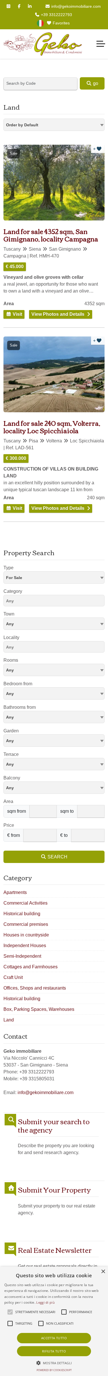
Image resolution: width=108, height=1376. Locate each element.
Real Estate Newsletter (55, 1250)
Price (8, 825)
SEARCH (56, 856)
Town (8, 613)
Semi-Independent (22, 956)
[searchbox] (55, 602)
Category (12, 591)
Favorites (61, 23)
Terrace (11, 754)
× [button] (103, 1271)
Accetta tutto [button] (54, 1338)
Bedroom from (17, 683)
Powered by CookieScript (54, 1370)
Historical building (21, 913)
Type (8, 567)
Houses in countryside (26, 934)
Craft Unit (13, 977)
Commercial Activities (25, 903)
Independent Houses (24, 945)
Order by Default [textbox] (22, 125)
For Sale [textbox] (14, 577)
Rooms (10, 660)
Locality (11, 637)
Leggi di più (45, 1302)
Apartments (15, 892)
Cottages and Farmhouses (30, 966)
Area (8, 801)
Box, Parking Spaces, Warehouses (38, 1009)
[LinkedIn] (30, 6)
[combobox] (54, 125)
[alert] (54, 1321)
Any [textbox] (10, 624)
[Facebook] (19, 6)
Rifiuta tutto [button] (54, 1351)
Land (8, 1019)
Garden (11, 730)
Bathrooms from (19, 707)
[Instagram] (8, 6)
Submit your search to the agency (54, 1125)
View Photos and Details (57, 314)
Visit (17, 314)
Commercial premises (25, 924)
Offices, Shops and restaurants (34, 988)
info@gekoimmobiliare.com (75, 6)
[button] (54, 1363)
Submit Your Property (54, 1189)
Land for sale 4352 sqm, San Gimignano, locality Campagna (50, 235)
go (95, 83)
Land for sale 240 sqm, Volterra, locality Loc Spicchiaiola (51, 426)
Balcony (11, 777)
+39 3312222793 (56, 14)
